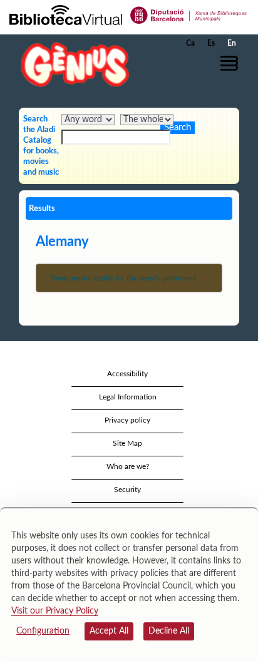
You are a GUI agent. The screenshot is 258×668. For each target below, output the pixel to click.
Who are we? (127, 466)
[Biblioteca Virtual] (65, 14)
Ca (190, 43)
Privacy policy (127, 420)
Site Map (127, 443)
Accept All (109, 631)
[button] (231, 63)
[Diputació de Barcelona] (189, 14)
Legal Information (128, 397)
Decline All (168, 631)
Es (211, 43)
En (231, 43)
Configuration (43, 631)
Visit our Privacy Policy (54, 611)
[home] (72, 64)
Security (127, 489)
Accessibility (127, 374)
